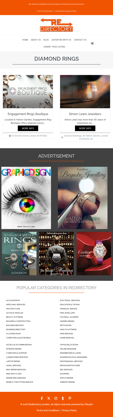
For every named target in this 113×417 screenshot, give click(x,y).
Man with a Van (13, 374)
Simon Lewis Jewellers (85, 114)
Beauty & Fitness (14, 317)
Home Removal (67, 338)
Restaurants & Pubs (70, 365)
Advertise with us (61, 40)
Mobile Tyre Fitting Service (19, 382)
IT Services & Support (16, 353)
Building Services (15, 325)
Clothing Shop (13, 334)
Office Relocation (69, 345)
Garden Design (67, 321)
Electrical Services (70, 300)
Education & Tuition (70, 305)
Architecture (13, 309)
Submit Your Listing (54, 47)
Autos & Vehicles (14, 313)
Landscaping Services (17, 357)
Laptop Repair (13, 361)
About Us (36, 40)
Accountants (13, 300)
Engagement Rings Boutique (28, 114)
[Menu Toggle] (92, 43)
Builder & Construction (18, 321)
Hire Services (66, 334)
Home (25, 40)
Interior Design (13, 349)
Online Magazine (68, 349)
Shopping (64, 374)
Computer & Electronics (18, 338)
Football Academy (69, 317)
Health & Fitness (68, 329)
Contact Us (80, 40)
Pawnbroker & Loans (70, 353)
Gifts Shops (65, 325)
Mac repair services (16, 370)
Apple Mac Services (15, 305)
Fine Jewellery (67, 313)
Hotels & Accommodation (19, 345)
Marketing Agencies (16, 378)
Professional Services (71, 361)
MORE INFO (28, 128)
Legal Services (13, 365)
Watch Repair (66, 378)
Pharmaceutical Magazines (73, 357)
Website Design (67, 382)
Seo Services (66, 370)
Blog (46, 40)
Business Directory (16, 329)
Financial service (68, 309)
